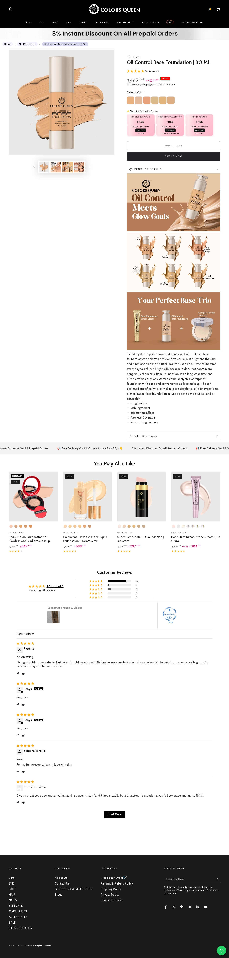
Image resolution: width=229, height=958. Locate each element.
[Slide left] (34, 167)
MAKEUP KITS (18, 911)
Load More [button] (115, 814)
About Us (61, 877)
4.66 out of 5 (55, 586)
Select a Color (135, 92)
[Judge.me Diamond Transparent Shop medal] (169, 614)
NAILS (13, 900)
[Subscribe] (218, 879)
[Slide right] (89, 167)
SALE (12, 922)
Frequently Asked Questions (73, 889)
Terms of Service (112, 900)
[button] (10, 9)
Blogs (58, 894)
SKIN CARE (16, 905)
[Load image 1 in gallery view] (44, 167)
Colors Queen (25, 945)
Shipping (146, 84)
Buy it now (173, 156)
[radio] (130, 100)
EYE (11, 883)
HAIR (12, 894)
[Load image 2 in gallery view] (56, 167)
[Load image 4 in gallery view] (79, 167)
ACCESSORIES (18, 917)
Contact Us (62, 883)
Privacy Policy (110, 894)
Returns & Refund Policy (117, 883)
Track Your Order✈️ (114, 877)
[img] (25, 643)
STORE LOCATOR (20, 928)
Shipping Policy (111, 889)
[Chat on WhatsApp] (221, 950)
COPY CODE (141, 130)
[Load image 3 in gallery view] (67, 167)
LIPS (12, 877)
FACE (12, 889)
